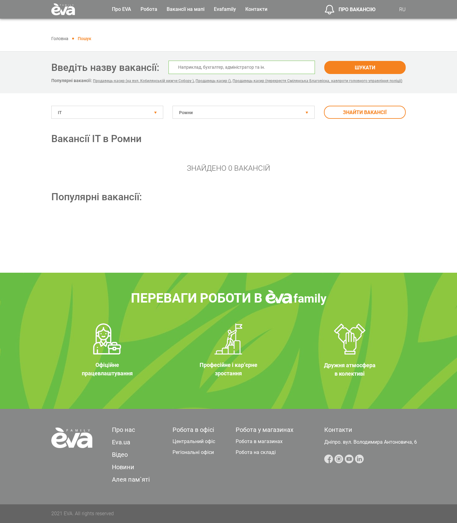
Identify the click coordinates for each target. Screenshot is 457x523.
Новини (123, 467)
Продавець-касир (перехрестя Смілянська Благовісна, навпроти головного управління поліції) (317, 81)
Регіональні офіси (193, 452)
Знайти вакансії (365, 112)
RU (402, 9)
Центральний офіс (194, 441)
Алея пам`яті (131, 479)
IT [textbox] (60, 112)
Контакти (256, 9)
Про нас (123, 429)
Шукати (365, 68)
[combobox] (107, 112)
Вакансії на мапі (186, 9)
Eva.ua (121, 442)
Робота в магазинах (259, 441)
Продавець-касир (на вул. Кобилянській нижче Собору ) (143, 81)
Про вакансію (357, 9)
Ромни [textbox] (186, 112)
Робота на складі (256, 452)
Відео (120, 454)
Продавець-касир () (213, 81)
